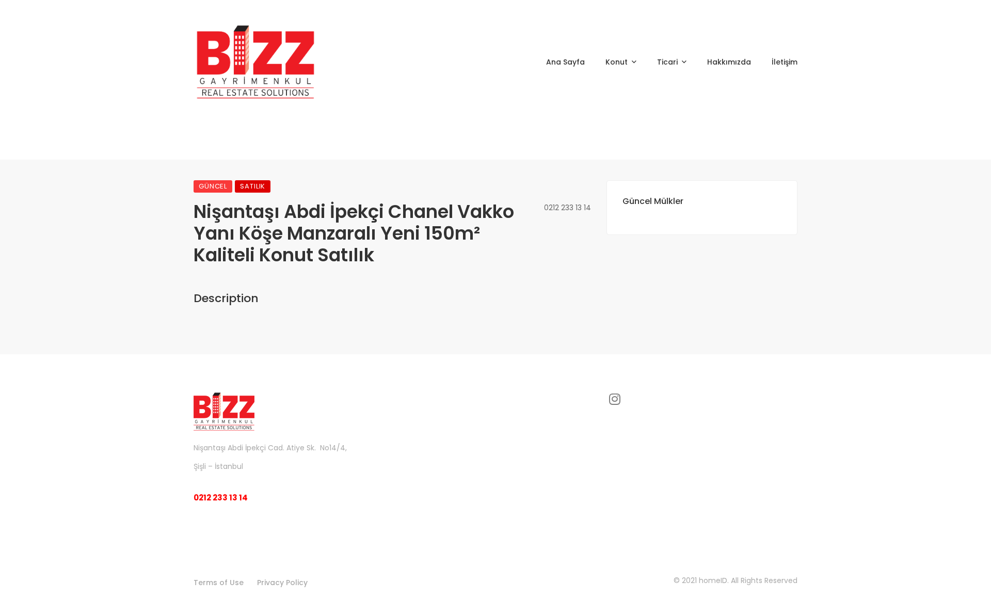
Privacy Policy (282, 582)
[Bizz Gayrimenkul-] (255, 62)
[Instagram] (614, 398)
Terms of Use (219, 582)
